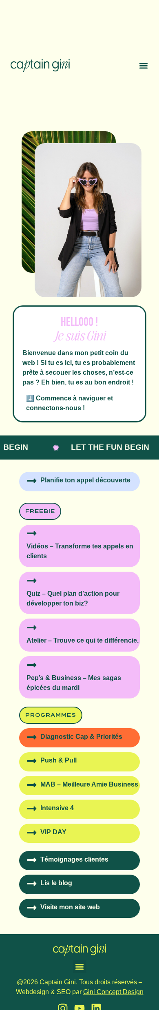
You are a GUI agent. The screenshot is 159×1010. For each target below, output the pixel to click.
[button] (143, 66)
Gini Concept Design (113, 991)
